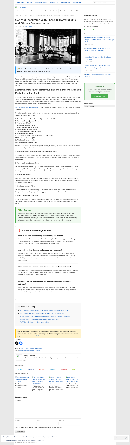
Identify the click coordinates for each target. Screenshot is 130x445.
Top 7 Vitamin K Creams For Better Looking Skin (34, 322)
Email (73, 369)
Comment (18, 400)
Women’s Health (42, 11)
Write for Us (54, 2)
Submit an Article (99, 96)
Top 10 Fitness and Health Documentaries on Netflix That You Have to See (42, 313)
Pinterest (64, 369)
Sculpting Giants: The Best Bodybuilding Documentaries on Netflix (39, 319)
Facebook (31, 369)
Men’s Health (53, 11)
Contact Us (20, 2)
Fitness (38, 350)
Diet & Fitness (64, 11)
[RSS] (114, 11)
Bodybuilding (23, 350)
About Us (29, 2)
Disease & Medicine (28, 11)
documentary (31, 350)
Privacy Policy (65, 2)
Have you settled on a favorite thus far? (26, 107)
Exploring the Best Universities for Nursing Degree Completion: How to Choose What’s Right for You (99, 40)
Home (16, 15)
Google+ (41, 369)
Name (17, 420)
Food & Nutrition (76, 11)
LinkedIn (52, 369)
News (18, 11)
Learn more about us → (92, 30)
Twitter (19, 369)
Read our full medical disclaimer (32, 336)
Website (61, 420)
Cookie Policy (40, 440)
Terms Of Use (77, 2)
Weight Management (36, 348)
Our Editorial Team (41, 2)
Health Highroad (23, 442)
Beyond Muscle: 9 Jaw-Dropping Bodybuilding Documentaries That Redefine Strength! (45, 316)
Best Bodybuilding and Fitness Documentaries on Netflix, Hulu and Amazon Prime (44, 310)
